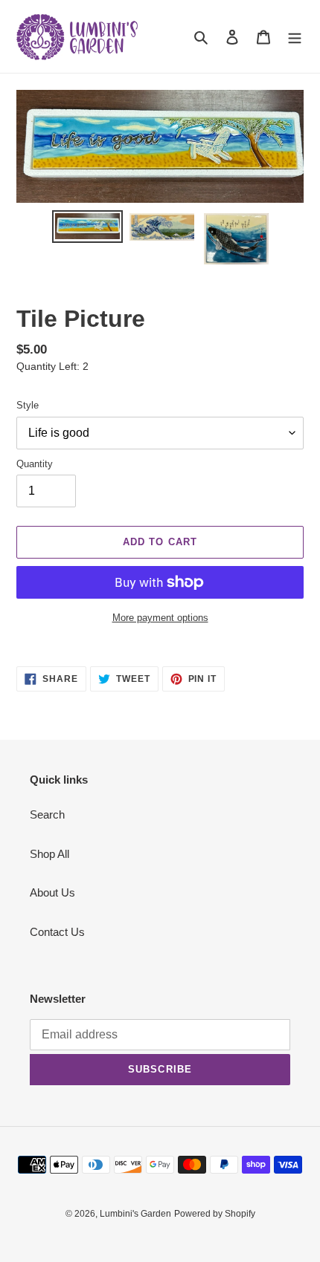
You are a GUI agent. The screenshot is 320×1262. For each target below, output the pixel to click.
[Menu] (294, 37)
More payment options (160, 617)
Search (47, 814)
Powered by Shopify (214, 1214)
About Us (52, 892)
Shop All (49, 854)
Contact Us (57, 932)
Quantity (34, 463)
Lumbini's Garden (135, 1214)
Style (27, 405)
